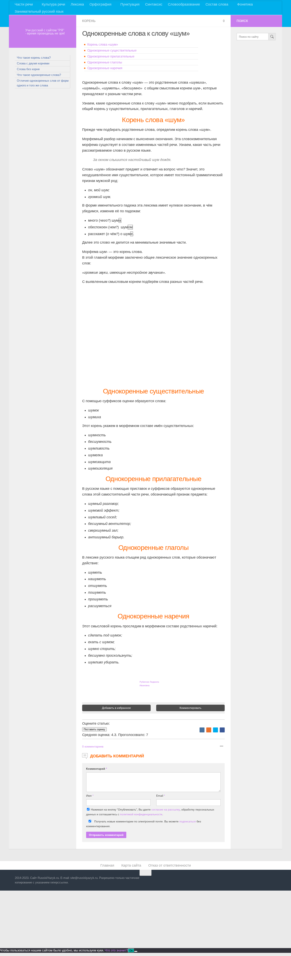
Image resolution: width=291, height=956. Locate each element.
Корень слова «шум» (102, 44)
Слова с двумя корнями (33, 63)
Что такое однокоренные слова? (39, 75)
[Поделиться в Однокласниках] (208, 729)
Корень (89, 21)
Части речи (24, 4)
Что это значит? (116, 950)
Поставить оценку (94, 729)
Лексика (77, 4)
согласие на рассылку (165, 809)
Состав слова (216, 4)
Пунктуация (130, 4)
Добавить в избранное (116, 707)
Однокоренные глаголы (104, 62)
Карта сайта (131, 865)
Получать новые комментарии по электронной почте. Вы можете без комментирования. (143, 824)
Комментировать (190, 707)
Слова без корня (28, 69)
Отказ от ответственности (169, 865)
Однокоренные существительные (112, 50)
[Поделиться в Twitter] (215, 729)
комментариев (92, 746)
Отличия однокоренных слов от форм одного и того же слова (42, 83)
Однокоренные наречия (104, 68)
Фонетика (245, 4)
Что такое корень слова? (34, 57)
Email (160, 795)
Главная (107, 865)
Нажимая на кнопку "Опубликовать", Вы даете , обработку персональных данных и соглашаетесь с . (150, 812)
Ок (131, 950)
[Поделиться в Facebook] (222, 729)
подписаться (187, 821)
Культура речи (53, 4)
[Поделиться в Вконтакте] (202, 729)
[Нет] (135, 951)
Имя (89, 795)
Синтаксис (153, 4)
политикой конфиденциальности (141, 814)
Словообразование (184, 4)
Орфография (100, 4)
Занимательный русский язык (39, 11)
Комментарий (96, 768)
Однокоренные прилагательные (110, 56)
